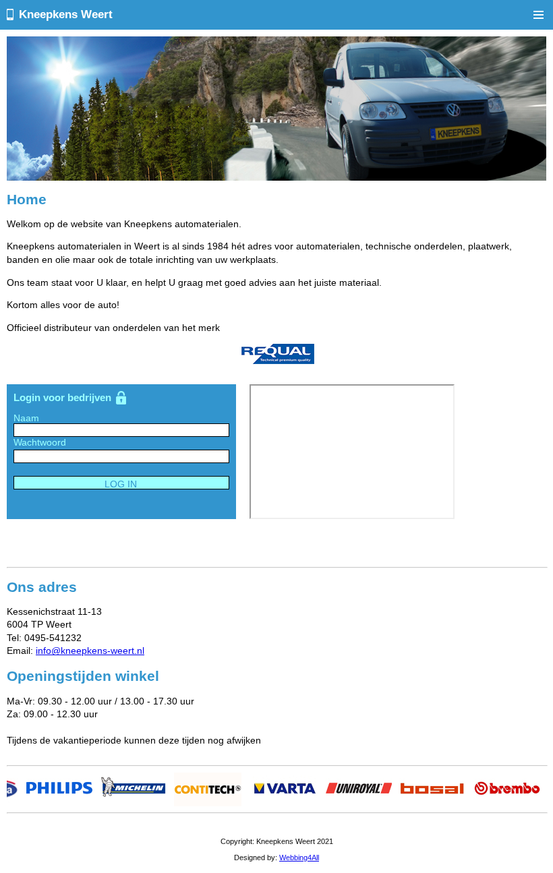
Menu (538, 15)
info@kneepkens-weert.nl (90, 650)
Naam (26, 418)
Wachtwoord (39, 442)
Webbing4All (299, 857)
